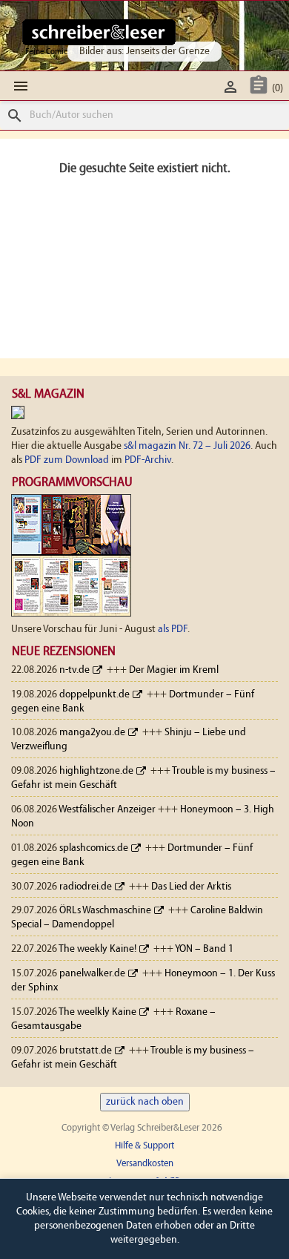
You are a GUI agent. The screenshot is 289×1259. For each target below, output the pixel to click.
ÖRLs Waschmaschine (105, 910)
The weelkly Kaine (97, 1012)
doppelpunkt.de (94, 694)
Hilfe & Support (144, 1145)
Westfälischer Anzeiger (107, 809)
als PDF (172, 629)
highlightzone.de (96, 771)
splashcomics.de (93, 848)
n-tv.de (74, 670)
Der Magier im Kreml (174, 670)
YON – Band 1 (204, 949)
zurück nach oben (145, 1102)
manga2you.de (92, 732)
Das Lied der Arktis (191, 887)
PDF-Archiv (147, 460)
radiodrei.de (85, 887)
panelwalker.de (92, 973)
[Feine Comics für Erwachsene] (99, 31)
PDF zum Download (66, 460)
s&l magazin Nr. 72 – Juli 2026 (187, 446)
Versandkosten (144, 1163)
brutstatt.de (85, 1050)
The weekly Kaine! (97, 949)
